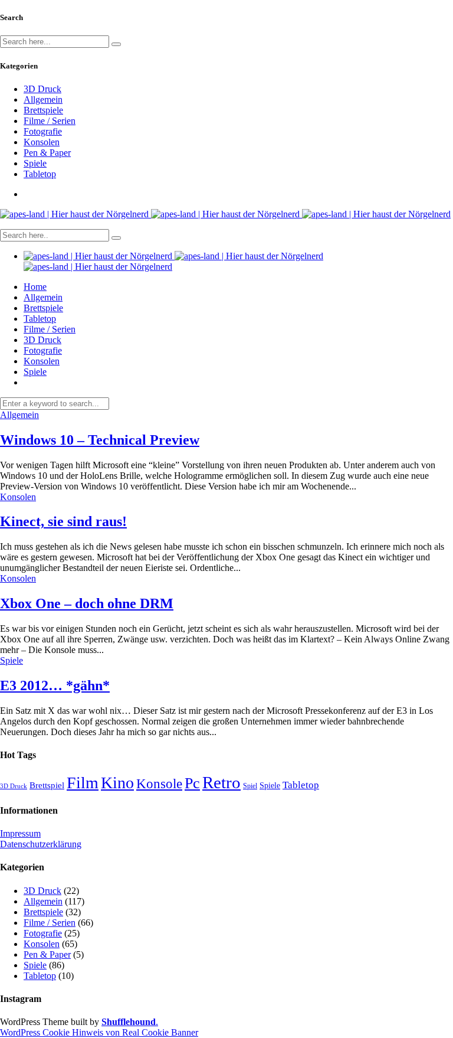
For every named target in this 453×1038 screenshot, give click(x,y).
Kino (117, 782)
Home (35, 287)
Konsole (159, 783)
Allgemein (43, 99)
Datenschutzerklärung (40, 844)
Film (83, 782)
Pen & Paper (47, 153)
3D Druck (42, 89)
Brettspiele (43, 110)
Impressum (20, 833)
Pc (192, 783)
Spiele (35, 163)
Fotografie (43, 131)
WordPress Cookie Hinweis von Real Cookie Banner (99, 1032)
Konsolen (42, 142)
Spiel (250, 786)
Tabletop (40, 174)
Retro (221, 782)
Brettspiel (46, 785)
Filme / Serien (50, 121)
